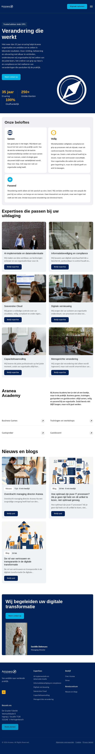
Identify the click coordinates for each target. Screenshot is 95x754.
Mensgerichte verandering (64, 359)
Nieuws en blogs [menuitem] (71, 692)
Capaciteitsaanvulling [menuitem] (41, 695)
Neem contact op (11, 77)
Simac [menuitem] (67, 680)
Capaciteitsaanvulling (15, 359)
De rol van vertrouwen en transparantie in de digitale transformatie (17, 561)
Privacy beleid (88, 742)
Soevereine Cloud (13, 306)
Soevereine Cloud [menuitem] (40, 691)
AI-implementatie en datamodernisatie (23, 253)
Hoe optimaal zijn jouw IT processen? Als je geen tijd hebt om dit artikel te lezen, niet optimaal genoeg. (70, 497)
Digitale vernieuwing (61, 306)
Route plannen (10, 727)
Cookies (78, 742)
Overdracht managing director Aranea (23, 494)
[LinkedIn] (4, 692)
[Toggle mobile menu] (91, 6)
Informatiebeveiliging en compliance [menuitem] (47, 683)
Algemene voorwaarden (65, 742)
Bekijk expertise (13, 267)
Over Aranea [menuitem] (70, 676)
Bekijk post (11, 514)
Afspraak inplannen (77, 6)
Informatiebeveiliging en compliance (69, 253)
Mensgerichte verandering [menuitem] (43, 699)
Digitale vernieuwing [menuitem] (41, 687)
